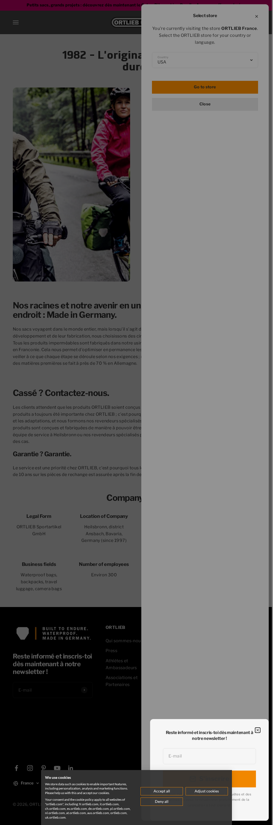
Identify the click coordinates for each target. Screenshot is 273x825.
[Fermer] (257, 730)
